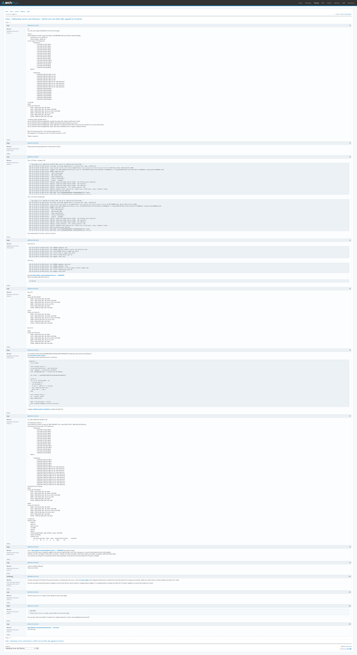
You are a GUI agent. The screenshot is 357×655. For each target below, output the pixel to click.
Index (6, 11)
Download (351, 3)
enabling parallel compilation (41, 409)
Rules (11, 11)
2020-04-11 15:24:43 (33, 350)
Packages (308, 3)
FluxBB (349, 649)
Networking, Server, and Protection (26, 19)
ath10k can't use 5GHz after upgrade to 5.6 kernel (62, 19)
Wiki (323, 3)
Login (28, 11)
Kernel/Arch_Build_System (37, 355)
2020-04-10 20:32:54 (33, 240)
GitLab (329, 3)
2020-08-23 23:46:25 (33, 592)
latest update (85, 580)
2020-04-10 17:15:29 (33, 25)
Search (17, 11)
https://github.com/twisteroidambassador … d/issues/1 (43, 627)
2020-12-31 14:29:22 (33, 606)
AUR (343, 3)
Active (342, 14)
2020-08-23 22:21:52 (33, 576)
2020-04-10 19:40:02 (33, 157)
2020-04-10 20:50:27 (33, 288)
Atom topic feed (347, 646)
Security (336, 3)
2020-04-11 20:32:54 (33, 547)
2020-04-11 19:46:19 (33, 416)
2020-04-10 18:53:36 (33, 143)
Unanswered (348, 14)
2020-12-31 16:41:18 (33, 624)
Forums (316, 3)
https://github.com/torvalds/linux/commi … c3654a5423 (48, 275)
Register (23, 11)
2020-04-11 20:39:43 (33, 562)
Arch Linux (10, 3)
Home (300, 3)
